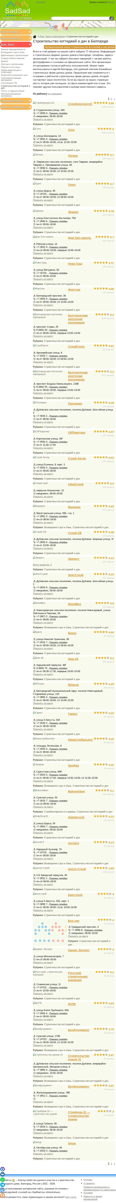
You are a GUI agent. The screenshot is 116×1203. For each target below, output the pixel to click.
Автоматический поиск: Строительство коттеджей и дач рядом (80, 47)
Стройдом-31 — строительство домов (79, 1116)
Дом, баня (7, 44)
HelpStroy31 (76, 817)
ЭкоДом (73, 765)
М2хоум (73, 684)
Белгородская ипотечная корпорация (78, 319)
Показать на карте (43, 119)
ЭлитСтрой (75, 575)
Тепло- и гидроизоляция (12, 91)
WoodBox (74, 604)
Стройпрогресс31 (80, 103)
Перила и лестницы (10, 67)
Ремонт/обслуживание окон (14, 75)
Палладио (75, 403)
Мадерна (74, 507)
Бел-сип (73, 920)
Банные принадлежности (13, 49)
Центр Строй (77, 869)
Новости (10, 18)
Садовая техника (12, 100)
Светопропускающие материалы (11, 79)
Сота (71, 129)
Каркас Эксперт (79, 950)
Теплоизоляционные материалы (11, 95)
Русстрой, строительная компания (78, 976)
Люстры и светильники (12, 64)
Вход (112, 2)
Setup (72, 1143)
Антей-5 (73, 843)
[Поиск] (111, 18)
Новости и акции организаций (92, 1198)
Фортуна (74, 289)
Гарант (73, 713)
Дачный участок (11, 38)
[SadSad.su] (18, 9)
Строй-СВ (74, 532)
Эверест (74, 558)
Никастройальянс (80, 739)
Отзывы (25, 18)
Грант (72, 184)
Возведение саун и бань (13, 52)
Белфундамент (78, 1029)
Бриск (72, 633)
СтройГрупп (76, 346)
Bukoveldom (76, 791)
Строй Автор (77, 458)
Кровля (4, 61)
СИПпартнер (76, 432)
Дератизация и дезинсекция (14, 55)
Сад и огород (9, 31)
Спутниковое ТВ (9, 83)
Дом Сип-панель (79, 237)
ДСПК (72, 1004)
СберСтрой (75, 484)
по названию (55, 93)
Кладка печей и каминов (12, 58)
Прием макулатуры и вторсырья (11, 71)
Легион (73, 155)
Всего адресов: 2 (42, 564)
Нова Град (75, 263)
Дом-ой (73, 658)
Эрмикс (73, 212)
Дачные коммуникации (15, 107)
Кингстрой (75, 894)
